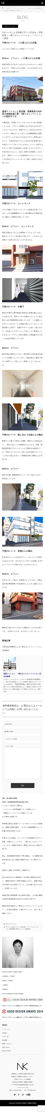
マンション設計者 (20, 927)
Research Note (6, 1051)
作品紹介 (4, 1033)
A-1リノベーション (10, 26)
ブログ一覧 (5, 1036)
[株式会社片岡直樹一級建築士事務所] (5, 3)
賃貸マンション (20, 929)
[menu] (42, 3)
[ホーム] (2, 7)
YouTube (28, 1094)
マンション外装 (10, 927)
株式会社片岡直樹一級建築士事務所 (26, 1103)
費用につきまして (7, 1044)
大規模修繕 (12, 929)
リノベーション (30, 927)
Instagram (22, 1094)
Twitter (14, 1094)
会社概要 (4, 1040)
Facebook (18, 1094)
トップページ (6, 1029)
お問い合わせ (6, 1047)
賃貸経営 (27, 929)
